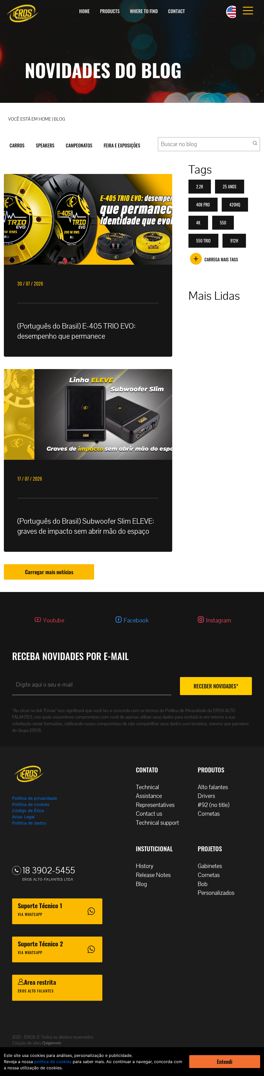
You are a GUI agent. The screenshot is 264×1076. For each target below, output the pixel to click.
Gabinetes (210, 866)
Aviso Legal (23, 816)
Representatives (155, 805)
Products (110, 11)
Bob (203, 884)
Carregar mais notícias (49, 572)
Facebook (136, 620)
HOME (45, 119)
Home (84, 11)
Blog (141, 884)
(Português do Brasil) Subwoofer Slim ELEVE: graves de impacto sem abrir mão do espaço (85, 526)
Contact (176, 11)
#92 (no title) (213, 805)
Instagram (218, 620)
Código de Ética (28, 810)
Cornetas (209, 814)
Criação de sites (27, 1043)
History (144, 866)
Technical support (157, 823)
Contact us (149, 814)
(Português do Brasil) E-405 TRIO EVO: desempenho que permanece (76, 331)
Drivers (206, 796)
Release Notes (153, 875)
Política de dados (29, 822)
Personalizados (216, 893)
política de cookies (52, 1061)
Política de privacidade (34, 798)
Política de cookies (30, 804)
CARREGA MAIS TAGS (221, 259)
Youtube (53, 620)
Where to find (144, 11)
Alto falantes (213, 787)
